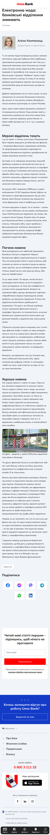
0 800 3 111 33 (25, 767)
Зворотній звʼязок (25, 717)
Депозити (24, 832)
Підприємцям (14, 748)
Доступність (10, 728)
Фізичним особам (16, 743)
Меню (45, 832)
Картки (5, 832)
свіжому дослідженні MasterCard (27, 540)
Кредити (14, 832)
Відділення (35, 832)
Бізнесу (10, 754)
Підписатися (25, 661)
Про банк (11, 738)
